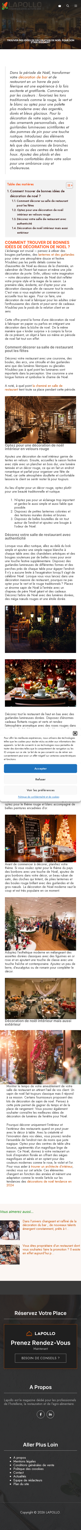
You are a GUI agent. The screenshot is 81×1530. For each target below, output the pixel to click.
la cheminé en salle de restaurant (34, 387)
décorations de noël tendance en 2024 (39, 1183)
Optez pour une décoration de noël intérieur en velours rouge (40, 212)
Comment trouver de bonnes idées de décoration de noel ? (37, 194)
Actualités (19, 1476)
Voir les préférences (40, 790)
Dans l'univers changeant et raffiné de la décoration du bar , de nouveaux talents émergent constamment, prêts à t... (49, 1225)
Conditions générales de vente (33, 1465)
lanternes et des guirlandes (56, 254)
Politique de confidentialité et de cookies (38, 797)
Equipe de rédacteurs (27, 1480)
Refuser (40, 779)
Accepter (40, 768)
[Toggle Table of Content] (67, 185)
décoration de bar (32, 77)
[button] (75, 733)
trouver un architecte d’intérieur (51, 1166)
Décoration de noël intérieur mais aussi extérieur (42, 230)
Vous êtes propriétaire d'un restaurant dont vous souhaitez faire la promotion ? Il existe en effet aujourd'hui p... (51, 1249)
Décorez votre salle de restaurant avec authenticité (41, 221)
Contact (18, 1472)
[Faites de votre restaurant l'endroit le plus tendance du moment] (10, 1263)
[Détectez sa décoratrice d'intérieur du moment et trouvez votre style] (10, 1239)
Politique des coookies (28, 1469)
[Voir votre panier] (60, 6)
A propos (19, 1457)
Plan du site (21, 1484)
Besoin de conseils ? (40, 1358)
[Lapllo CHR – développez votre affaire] (21, 6)
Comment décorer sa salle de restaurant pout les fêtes (42, 203)
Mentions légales (24, 1461)
